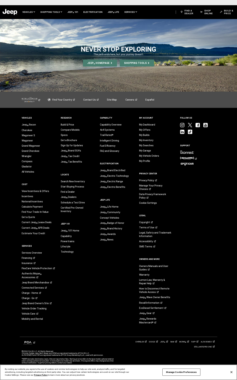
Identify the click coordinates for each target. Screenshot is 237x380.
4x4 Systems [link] (107, 129)
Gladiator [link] (27, 166)
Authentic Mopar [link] (31, 275)
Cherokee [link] (27, 130)
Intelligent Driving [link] (109, 140)
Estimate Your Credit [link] (33, 233)
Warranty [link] (144, 274)
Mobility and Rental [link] (32, 319)
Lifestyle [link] (65, 246)
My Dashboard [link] (147, 124)
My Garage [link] (145, 150)
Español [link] (149, 99)
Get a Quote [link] (28, 217)
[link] (10, 12)
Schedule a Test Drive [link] (73, 202)
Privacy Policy (41, 375)
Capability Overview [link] (111, 124)
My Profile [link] (144, 161)
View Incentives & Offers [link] (35, 191)
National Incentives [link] (32, 201)
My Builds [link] (144, 135)
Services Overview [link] (32, 252)
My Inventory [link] (146, 140)
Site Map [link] (112, 99)
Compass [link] (27, 161)
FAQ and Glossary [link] (109, 151)
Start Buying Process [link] (72, 186)
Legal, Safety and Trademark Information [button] (155, 234)
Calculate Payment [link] (32, 206)
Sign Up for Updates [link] (72, 145)
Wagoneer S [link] (28, 135)
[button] (29, 12)
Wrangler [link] (27, 156)
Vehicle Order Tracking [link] (34, 308)
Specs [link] (64, 135)
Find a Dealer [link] (68, 191)
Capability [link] (66, 236)
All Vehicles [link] (28, 171)
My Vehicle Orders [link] (149, 155)
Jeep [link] (145, 313)
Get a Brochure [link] (69, 140)
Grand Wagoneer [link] (31, 145)
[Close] (231, 372)
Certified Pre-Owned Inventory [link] (72, 209)
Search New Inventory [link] (73, 181)
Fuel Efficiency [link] (107, 145)
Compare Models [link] (70, 129)
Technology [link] (67, 251)
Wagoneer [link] (27, 140)
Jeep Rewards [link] (147, 320)
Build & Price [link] (67, 124)
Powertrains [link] (67, 241)
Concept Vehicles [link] (109, 217)
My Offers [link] (144, 129)
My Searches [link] (146, 145)
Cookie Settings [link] (148, 203)
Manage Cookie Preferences (181, 372)
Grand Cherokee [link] (30, 151)
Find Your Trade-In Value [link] (35, 212)
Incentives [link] (27, 196)
